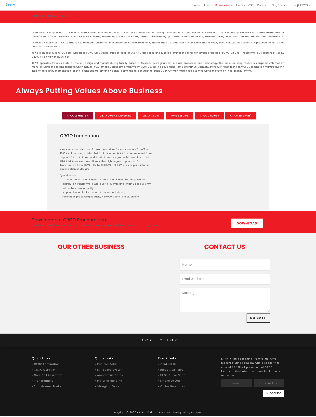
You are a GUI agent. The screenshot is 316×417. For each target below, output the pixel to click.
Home (196, 5)
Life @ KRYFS (300, 5)
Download (247, 223)
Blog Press (278, 5)
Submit (258, 318)
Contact (262, 5)
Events (240, 5)
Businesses (222, 5)
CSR (250, 5)
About (208, 5)
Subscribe (273, 393)
